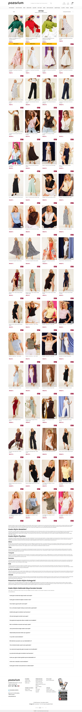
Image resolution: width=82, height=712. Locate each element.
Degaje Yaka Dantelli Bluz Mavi (15, 229)
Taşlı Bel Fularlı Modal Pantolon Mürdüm (49, 102)
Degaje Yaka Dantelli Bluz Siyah (48, 197)
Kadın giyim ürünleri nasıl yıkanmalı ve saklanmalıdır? (22, 665)
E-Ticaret (37, 710)
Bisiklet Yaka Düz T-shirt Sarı (48, 324)
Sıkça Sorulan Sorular (50, 690)
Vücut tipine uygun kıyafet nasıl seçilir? (18, 603)
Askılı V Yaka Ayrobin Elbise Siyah (16, 197)
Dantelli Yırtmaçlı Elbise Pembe (32, 387)
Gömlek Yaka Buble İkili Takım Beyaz (65, 420)
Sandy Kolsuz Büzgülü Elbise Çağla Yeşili (31, 420)
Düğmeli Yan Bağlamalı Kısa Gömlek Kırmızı (31, 39)
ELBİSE (44, 7)
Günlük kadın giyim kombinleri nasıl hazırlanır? (20, 612)
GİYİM (24, 7)
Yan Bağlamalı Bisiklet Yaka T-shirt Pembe (15, 515)
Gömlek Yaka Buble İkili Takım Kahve (15, 452)
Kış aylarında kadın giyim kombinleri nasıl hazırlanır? (21, 653)
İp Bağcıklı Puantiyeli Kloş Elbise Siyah (15, 102)
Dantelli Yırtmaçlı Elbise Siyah (65, 387)
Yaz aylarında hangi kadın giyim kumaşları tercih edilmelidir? (23, 649)
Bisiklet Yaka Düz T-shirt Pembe (65, 324)
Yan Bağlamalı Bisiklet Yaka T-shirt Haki (48, 515)
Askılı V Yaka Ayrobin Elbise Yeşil (32, 197)
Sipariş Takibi (27, 689)
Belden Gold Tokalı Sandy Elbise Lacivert (66, 293)
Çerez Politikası (38, 686)
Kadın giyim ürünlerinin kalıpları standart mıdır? (20, 599)
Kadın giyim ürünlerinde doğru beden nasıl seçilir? (21, 595)
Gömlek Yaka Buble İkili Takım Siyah (32, 452)
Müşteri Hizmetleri (39, 680)
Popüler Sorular (49, 689)
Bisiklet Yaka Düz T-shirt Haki (32, 356)
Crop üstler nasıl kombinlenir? (16, 636)
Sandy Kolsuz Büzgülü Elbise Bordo (15, 420)
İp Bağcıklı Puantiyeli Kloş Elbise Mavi (32, 71)
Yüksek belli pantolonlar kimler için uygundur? (20, 632)
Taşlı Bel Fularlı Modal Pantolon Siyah (32, 102)
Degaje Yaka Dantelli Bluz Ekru (48, 229)
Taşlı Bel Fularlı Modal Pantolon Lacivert (65, 102)
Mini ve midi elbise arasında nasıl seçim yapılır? (20, 624)
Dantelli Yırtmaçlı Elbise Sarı (48, 387)
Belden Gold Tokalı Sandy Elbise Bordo (15, 293)
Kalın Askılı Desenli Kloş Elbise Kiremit (48, 261)
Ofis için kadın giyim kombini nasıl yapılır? (19, 616)
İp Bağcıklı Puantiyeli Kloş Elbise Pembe (49, 71)
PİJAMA (67, 7)
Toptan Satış (27, 680)
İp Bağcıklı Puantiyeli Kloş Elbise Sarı (66, 71)
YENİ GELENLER (11, 7)
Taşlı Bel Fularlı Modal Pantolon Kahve (15, 134)
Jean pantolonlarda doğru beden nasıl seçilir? (20, 628)
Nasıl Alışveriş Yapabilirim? (51, 691)
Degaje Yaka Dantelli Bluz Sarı (65, 197)
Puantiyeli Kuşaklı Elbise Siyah (32, 260)
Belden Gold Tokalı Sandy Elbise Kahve (49, 293)
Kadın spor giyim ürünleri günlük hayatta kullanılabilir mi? (23, 657)
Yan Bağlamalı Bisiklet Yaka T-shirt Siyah (48, 484)
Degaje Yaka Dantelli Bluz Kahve (32, 229)
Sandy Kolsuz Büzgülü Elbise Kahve (48, 420)
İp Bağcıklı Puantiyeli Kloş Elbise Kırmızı (15, 71)
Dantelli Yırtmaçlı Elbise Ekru (65, 356)
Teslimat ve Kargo (28, 690)
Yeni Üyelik (38, 689)
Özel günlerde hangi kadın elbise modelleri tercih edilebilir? (23, 620)
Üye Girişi (37, 690)
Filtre (14, 11)
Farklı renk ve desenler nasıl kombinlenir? (19, 661)
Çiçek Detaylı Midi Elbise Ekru (65, 260)
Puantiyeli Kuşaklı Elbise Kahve (15, 260)
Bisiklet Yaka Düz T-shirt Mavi (15, 356)
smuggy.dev (31, 704)
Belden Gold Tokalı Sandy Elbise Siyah (15, 325)
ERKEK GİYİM (29, 7)
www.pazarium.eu (12, 696)
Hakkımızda (27, 682)
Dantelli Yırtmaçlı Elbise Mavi (15, 387)
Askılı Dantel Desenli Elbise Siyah (66, 451)
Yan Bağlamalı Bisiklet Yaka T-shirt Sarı (65, 484)
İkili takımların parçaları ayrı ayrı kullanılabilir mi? (21, 641)
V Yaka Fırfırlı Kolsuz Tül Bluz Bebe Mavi (15, 166)
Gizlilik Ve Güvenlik (39, 682)
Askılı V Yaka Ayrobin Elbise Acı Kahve (32, 166)
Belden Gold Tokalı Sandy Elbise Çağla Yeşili (32, 293)
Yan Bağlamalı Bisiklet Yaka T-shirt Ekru (65, 515)
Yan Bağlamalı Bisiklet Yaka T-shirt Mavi (32, 515)
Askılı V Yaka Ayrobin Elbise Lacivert (65, 166)
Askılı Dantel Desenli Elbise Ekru (48, 451)
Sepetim (37, 691)
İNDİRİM (71, 7)
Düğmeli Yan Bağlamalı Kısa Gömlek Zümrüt (15, 39)
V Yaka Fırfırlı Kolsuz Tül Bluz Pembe (32, 134)
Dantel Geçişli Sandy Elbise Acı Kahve (15, 484)
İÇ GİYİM (63, 7)
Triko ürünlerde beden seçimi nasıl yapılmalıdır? (20, 645)
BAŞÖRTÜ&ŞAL (57, 7)
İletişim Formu (27, 681)
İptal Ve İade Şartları (50, 680)
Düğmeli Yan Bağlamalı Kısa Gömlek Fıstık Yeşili (48, 39)
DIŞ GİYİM (34, 7)
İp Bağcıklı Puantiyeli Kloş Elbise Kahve (66, 39)
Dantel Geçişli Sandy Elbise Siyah (32, 483)
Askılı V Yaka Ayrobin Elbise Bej (48, 165)
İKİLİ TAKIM (40, 7)
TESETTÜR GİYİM (19, 7)
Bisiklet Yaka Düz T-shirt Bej (48, 356)
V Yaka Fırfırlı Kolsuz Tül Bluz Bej (66, 133)
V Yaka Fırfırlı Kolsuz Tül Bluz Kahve (48, 134)
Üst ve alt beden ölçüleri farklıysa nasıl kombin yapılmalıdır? (23, 608)
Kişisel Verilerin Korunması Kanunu (41, 685)
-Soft (34, 710)
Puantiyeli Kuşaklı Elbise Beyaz (65, 229)
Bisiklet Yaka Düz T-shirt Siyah (32, 324)
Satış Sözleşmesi (39, 681)
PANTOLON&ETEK (50, 7)
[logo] (15, 3)
